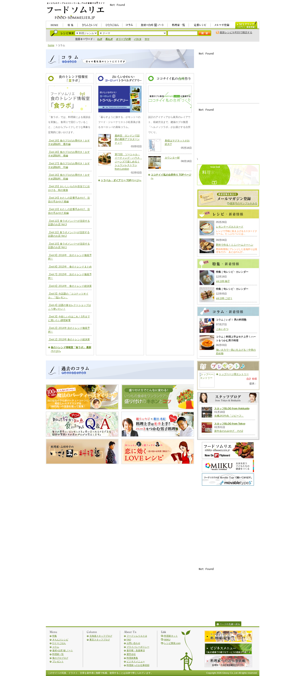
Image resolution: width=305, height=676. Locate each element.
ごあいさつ (222, 329)
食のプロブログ (60, 658)
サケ (147, 39)
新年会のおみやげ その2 (228, 431)
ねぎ (99, 39)
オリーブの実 (123, 39)
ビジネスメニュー (136, 661)
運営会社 (131, 654)
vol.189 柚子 (223, 281)
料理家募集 (132, 658)
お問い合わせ (133, 643)
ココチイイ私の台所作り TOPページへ (171, 176)
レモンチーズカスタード (229, 226)
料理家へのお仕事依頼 (138, 665)
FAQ (129, 639)
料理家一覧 (58, 654)
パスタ (138, 39)
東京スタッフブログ (99, 639)
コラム (55, 647)
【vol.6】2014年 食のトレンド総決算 (70, 286)
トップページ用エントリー (234, 374)
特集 (54, 636)
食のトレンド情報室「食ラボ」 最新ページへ (71, 349)
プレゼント (58, 661)
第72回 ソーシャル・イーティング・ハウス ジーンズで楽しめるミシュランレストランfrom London (128, 161)
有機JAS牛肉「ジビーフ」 (229, 415)
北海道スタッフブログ (100, 636)
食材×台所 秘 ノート (62, 650)
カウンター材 (172, 157)
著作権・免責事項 (136, 650)
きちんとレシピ (60, 639)
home (51, 45)
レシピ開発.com (172, 643)
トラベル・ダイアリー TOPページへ (121, 180)
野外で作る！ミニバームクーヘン (234, 244)
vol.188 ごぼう (224, 298)
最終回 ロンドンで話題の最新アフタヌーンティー (127, 139)
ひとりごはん (59, 643)
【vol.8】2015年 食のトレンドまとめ (70, 266)
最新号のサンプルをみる (243, 203)
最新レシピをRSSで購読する (236, 32)
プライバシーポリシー (138, 647)
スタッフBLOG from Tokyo (229, 423)
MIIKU (167, 639)
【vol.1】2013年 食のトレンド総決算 (69, 339)
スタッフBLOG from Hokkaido (231, 408)
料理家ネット (171, 636)
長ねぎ (109, 39)
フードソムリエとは (137, 636)
